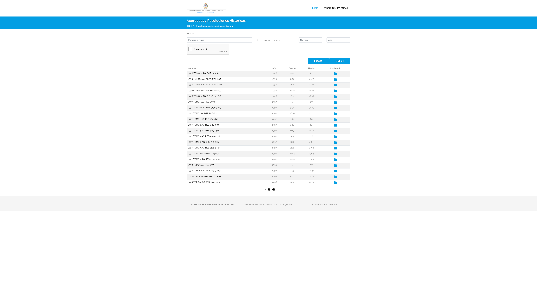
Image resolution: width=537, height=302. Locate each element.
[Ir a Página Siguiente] (269, 189)
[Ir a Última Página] (273, 189)
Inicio (315, 8)
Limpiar (340, 61)
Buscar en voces (271, 40)
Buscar (190, 33)
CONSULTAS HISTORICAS (335, 8)
